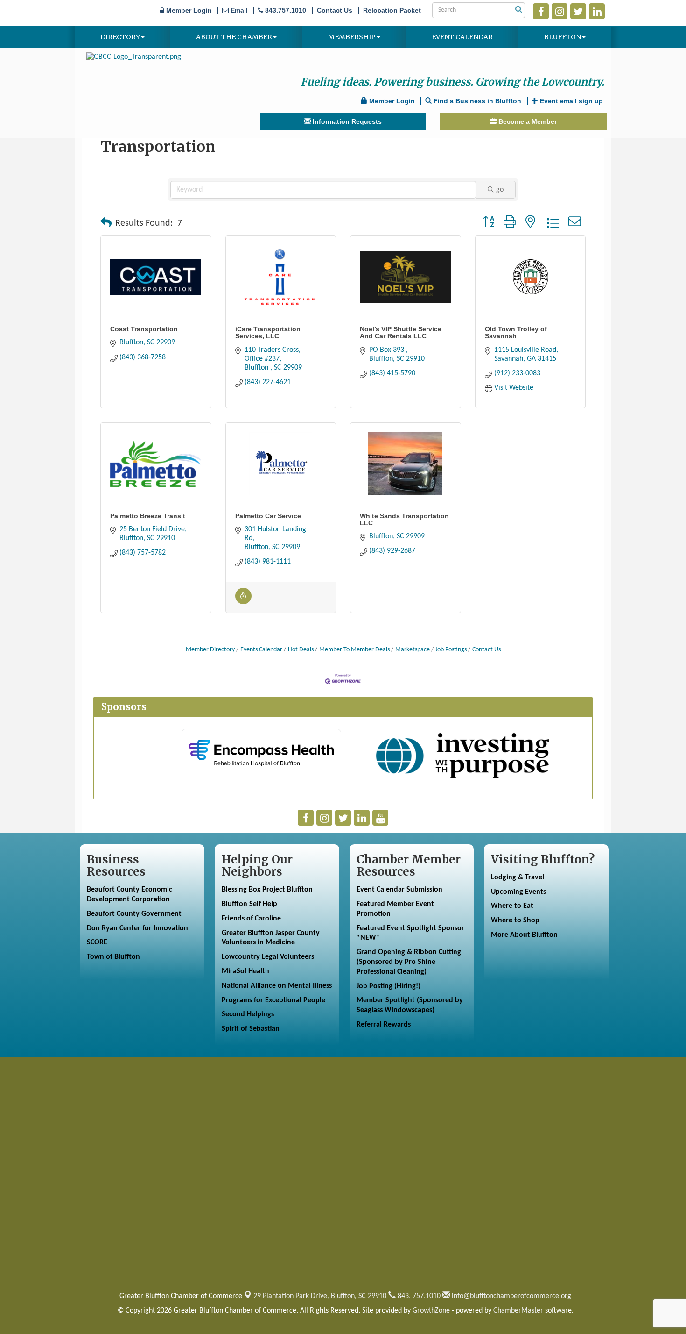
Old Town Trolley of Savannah (516, 332)
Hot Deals (301, 650)
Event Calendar (462, 37)
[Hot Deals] (243, 602)
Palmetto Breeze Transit (147, 516)
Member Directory (210, 650)
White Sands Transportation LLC (404, 519)
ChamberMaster (518, 1310)
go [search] (500, 189)
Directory (120, 37)
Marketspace (412, 650)
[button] (106, 223)
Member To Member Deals (354, 650)
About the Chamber (234, 37)
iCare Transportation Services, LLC (268, 332)
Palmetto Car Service (268, 516)
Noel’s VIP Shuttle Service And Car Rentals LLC (400, 332)
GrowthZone (431, 1310)
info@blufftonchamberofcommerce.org (510, 1296)
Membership (352, 37)
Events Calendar (261, 650)
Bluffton (562, 37)
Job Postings (451, 650)
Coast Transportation (144, 329)
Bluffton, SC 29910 (319, 1296)
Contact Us (486, 650)
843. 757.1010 (418, 1296)
